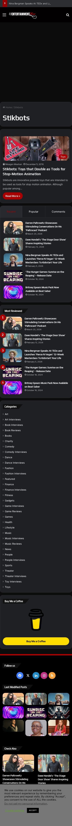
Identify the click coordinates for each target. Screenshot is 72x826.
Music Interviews (14, 538)
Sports (8, 565)
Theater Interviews (15, 576)
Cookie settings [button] (14, 822)
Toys (7, 587)
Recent (11, 211)
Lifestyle (10, 527)
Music (8, 533)
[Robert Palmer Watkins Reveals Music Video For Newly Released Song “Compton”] (13, 726)
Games (9, 516)
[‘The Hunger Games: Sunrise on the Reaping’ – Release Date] (13, 276)
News (8, 549)
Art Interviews (13, 419)
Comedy (9, 446)
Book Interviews (14, 425)
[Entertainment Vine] (23, 15)
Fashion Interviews (15, 473)
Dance (8, 457)
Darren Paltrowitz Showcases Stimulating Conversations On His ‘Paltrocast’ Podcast (44, 226)
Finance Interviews (15, 489)
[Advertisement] (36, 63)
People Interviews (15, 560)
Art (6, 414)
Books (8, 435)
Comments (58, 211)
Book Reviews (13, 430)
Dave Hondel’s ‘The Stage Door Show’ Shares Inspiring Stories (53, 779)
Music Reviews (13, 543)
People (9, 554)
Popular (33, 211)
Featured (10, 479)
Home (8, 107)
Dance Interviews (15, 462)
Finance (9, 484)
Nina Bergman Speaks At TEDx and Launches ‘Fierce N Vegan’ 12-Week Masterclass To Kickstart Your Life (45, 259)
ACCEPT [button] (33, 823)
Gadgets (9, 500)
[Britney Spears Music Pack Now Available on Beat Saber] (13, 292)
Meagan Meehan (13, 164)
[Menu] (4, 16)
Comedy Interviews (16, 452)
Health (8, 522)
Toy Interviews (13, 581)
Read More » (12, 195)
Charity (9, 441)
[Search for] (67, 16)
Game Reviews (13, 511)
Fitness (9, 495)
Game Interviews (14, 506)
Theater (9, 570)
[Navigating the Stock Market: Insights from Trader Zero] (58, 712)
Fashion (9, 468)
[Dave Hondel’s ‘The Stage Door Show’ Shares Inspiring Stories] (13, 244)
